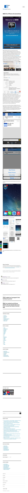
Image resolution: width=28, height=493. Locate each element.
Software (7, 271)
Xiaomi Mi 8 (5, 316)
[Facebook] (1, 244)
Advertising (4, 482)
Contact (4, 484)
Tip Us (4, 486)
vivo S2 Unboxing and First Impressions (9, 428)
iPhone (5, 271)
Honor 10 (5, 317)
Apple (14, 270)
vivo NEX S (5, 353)
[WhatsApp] (1, 245)
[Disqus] (14, 285)
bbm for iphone (16, 271)
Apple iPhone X (6, 319)
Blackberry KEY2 (6, 355)
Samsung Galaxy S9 (6, 318)
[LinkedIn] (1, 247)
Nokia (4, 327)
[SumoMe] (1, 253)
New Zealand (17, 55)
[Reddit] (1, 249)
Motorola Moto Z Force (7, 468)
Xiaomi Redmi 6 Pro (6, 352)
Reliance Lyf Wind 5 (6, 469)
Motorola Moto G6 (6, 356)
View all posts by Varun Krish (11, 267)
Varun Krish (6, 267)
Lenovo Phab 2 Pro (6, 466)
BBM (9, 271)
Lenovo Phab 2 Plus (6, 465)
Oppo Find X (5, 351)
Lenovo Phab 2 (6, 464)
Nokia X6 (5, 354)
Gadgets (4, 477)
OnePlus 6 (5, 315)
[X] (1, 242)
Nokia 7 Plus (5, 320)
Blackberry (16, 270)
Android (12, 270)
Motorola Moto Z (6, 467)
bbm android (12, 271)
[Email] (1, 251)
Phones (4, 475)
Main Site (4, 473)
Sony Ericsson (6, 328)
